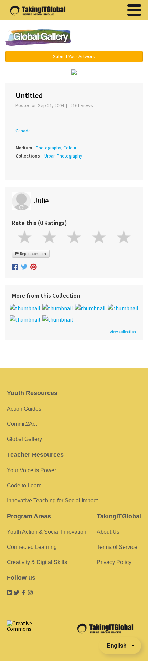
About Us (108, 532)
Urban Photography (63, 156)
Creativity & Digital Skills (37, 562)
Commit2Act (22, 424)
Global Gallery (38, 37)
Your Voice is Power (31, 470)
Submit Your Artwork (74, 56)
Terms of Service (117, 547)
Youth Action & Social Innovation (46, 532)
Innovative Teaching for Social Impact (52, 500)
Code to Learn (24, 485)
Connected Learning (32, 547)
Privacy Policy (114, 562)
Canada (23, 131)
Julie (41, 200)
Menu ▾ (112, 38)
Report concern (32, 253)
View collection (123, 331)
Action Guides (24, 409)
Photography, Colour (56, 148)
